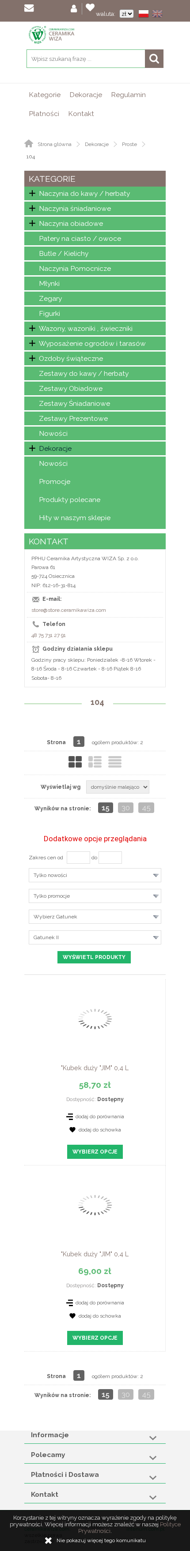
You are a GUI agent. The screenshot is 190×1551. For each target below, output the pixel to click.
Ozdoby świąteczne (71, 358)
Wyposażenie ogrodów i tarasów (92, 343)
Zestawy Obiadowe (71, 388)
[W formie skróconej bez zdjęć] (115, 762)
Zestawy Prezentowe (73, 418)
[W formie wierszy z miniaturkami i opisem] (95, 762)
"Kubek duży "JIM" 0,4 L (95, 1067)
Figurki (49, 313)
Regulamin (128, 94)
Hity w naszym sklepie (74, 517)
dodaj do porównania (100, 1116)
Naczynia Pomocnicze (75, 268)
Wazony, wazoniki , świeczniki (86, 328)
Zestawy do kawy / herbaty (84, 373)
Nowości (53, 433)
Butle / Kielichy (63, 253)
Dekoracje (85, 94)
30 (126, 807)
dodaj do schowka (100, 1130)
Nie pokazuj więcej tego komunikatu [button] (101, 1540)
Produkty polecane (69, 499)
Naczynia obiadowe (71, 223)
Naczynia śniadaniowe (75, 208)
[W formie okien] (75, 762)
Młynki (49, 283)
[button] (145, 14)
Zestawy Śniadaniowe (74, 403)
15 (106, 807)
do (94, 857)
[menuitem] (44, 94)
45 (146, 807)
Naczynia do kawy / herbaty (84, 193)
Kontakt (81, 113)
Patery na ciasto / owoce (80, 238)
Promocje (54, 481)
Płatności (44, 113)
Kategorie (45, 94)
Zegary (50, 298)
